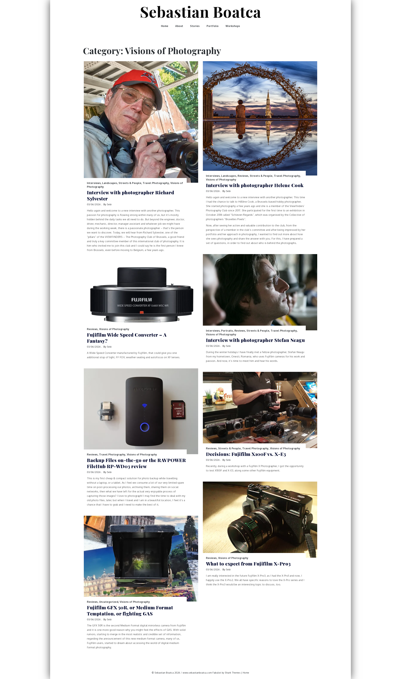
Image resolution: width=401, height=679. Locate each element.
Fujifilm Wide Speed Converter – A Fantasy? (127, 338)
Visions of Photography (221, 179)
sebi (109, 204)
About (179, 26)
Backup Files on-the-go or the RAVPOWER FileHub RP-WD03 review (136, 463)
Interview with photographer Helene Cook (255, 185)
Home (164, 26)
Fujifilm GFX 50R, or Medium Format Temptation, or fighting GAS (130, 610)
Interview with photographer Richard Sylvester (130, 195)
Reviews (243, 175)
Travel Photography (156, 183)
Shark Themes (233, 672)
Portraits (227, 330)
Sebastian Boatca (200, 11)
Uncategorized (108, 601)
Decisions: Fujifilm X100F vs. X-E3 (246, 454)
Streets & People (130, 183)
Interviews (94, 183)
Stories (195, 26)
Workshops (233, 26)
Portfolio (213, 26)
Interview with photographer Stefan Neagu (255, 340)
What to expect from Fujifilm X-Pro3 (248, 564)
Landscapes (109, 183)
